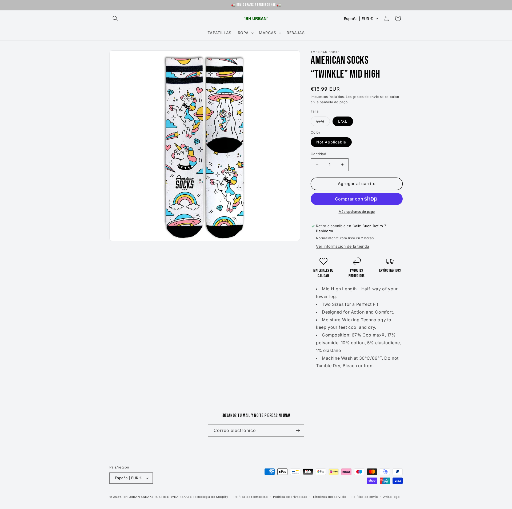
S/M (323, 122)
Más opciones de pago (357, 212)
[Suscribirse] (298, 430)
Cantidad (318, 154)
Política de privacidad (290, 497)
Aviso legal (392, 497)
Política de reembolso (251, 497)
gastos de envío (366, 97)
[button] (115, 18)
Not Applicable (331, 142)
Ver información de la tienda (342, 246)
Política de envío (364, 497)
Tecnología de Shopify (210, 497)
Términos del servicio (329, 497)
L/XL (342, 121)
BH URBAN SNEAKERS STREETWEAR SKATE (158, 497)
